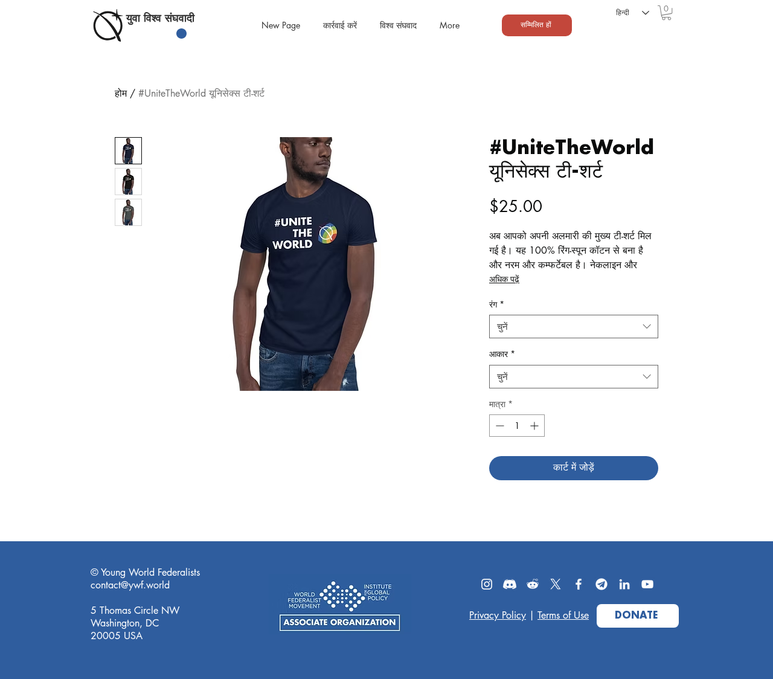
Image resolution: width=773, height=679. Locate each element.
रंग (496, 304)
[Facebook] (578, 584)
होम (121, 93)
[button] (666, 12)
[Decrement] (498, 425)
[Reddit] (532, 584)
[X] (555, 584)
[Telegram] (601, 584)
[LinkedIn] (624, 584)
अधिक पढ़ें (504, 279)
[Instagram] (487, 584)
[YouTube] (647, 584)
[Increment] (535, 425)
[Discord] (509, 584)
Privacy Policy (497, 615)
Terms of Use (563, 615)
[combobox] (573, 326)
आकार (502, 353)
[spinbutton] (517, 425)
